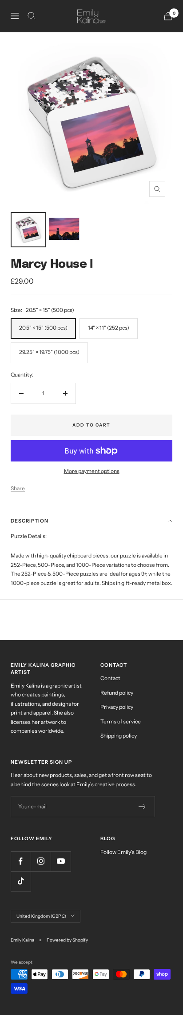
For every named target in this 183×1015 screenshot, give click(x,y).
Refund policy (116, 692)
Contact (110, 678)
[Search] (32, 16)
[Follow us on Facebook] (21, 861)
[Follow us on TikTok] (21, 881)
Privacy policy (116, 707)
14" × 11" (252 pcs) (108, 327)
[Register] (142, 807)
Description (29, 521)
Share (18, 488)
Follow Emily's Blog (123, 852)
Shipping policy (118, 735)
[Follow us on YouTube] (61, 861)
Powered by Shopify (67, 940)
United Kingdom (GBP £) (41, 916)
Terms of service (120, 721)
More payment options (91, 471)
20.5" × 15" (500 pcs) (43, 327)
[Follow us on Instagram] (41, 861)
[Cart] (167, 16)
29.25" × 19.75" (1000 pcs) (49, 352)
